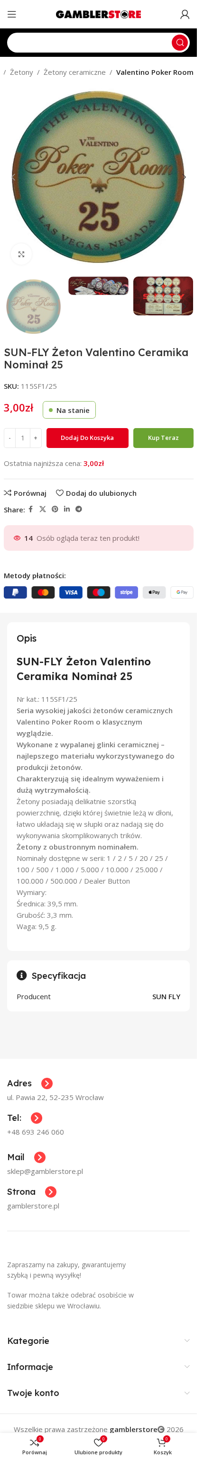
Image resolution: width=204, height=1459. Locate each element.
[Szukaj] (180, 43)
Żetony (21, 72)
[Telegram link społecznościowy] (79, 509)
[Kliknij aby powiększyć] (21, 254)
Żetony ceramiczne (75, 72)
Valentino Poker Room (155, 72)
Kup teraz (163, 437)
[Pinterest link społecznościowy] (55, 509)
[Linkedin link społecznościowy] (67, 509)
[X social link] (43, 509)
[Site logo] (98, 13)
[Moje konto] (185, 14)
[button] (13, 177)
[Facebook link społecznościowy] (31, 509)
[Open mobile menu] (11, 14)
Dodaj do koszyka (87, 437)
